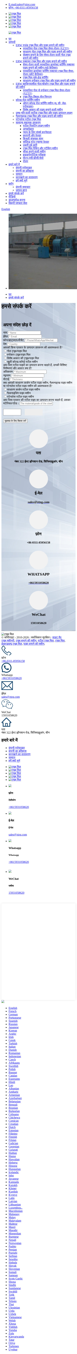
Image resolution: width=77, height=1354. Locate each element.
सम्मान (19, 174)
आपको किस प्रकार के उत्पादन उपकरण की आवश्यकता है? (32, 347)
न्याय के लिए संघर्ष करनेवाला (37, 132)
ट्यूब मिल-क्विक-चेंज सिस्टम (37, 96)
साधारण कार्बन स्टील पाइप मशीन (23, 389)
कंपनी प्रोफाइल (24, 167)
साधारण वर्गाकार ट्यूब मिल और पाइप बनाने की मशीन (49, 80)
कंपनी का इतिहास (25, 170)
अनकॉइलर (28, 128)
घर (10, 38)
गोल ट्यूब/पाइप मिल (17, 351)
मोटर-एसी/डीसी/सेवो (33, 157)
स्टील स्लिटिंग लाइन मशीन (36, 125)
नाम (5, 332)
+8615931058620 (11, 678)
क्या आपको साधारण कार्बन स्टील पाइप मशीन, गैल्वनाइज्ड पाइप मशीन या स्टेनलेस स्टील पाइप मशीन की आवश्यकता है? (37, 384)
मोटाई (6, 379)
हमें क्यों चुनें (21, 180)
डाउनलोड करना (17, 199)
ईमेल (5, 336)
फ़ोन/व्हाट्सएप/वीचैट (13, 340)
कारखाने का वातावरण (27, 177)
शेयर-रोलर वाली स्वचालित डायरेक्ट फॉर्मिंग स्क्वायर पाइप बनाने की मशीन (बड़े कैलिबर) (48, 66)
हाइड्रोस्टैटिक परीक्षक (34, 154)
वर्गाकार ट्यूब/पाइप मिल (18, 354)
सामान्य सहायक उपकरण (28, 122)
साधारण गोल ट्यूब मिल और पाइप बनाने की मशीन (47, 51)
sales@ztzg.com (10, 696)
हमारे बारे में (14, 164)
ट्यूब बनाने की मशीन (26, 640)
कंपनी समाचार (23, 186)
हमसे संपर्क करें (16, 193)
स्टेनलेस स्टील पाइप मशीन (20, 396)
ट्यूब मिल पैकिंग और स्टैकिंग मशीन (40, 148)
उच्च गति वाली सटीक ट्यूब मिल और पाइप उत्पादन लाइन (44, 112)
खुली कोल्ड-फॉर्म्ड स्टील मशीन (22, 361)
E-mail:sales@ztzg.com (22, 4)
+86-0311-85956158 (13, 661)
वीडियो (12, 196)
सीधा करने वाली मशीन (34, 151)
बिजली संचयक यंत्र (33, 138)
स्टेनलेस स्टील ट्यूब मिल (28, 119)
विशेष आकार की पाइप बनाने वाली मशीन (43, 109)
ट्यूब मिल (60, 640)
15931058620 (16, 892)
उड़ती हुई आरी (30, 145)
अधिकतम (8, 371)
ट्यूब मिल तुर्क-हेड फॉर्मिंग (35, 77)
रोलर (25, 161)
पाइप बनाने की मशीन (33, 643)
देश (4, 343)
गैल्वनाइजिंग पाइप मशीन (19, 393)
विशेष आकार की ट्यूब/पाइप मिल (23, 358)
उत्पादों (12, 41)
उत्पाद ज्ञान (21, 190)
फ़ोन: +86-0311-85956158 (23, 7)
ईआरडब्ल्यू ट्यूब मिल (11, 643)
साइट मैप (56, 637)
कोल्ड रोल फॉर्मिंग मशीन (28, 99)
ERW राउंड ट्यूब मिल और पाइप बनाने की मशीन (40, 45)
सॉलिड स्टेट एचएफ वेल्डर (36, 141)
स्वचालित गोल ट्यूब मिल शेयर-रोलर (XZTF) (46, 48)
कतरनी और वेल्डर (32, 135)
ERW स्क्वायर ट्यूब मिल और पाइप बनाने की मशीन (41, 61)
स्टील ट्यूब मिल (46, 640)
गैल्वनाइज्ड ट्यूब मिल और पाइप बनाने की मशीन (39, 116)
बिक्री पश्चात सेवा (18, 203)
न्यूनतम (6, 375)
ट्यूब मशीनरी (7, 640)
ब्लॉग (11, 183)
